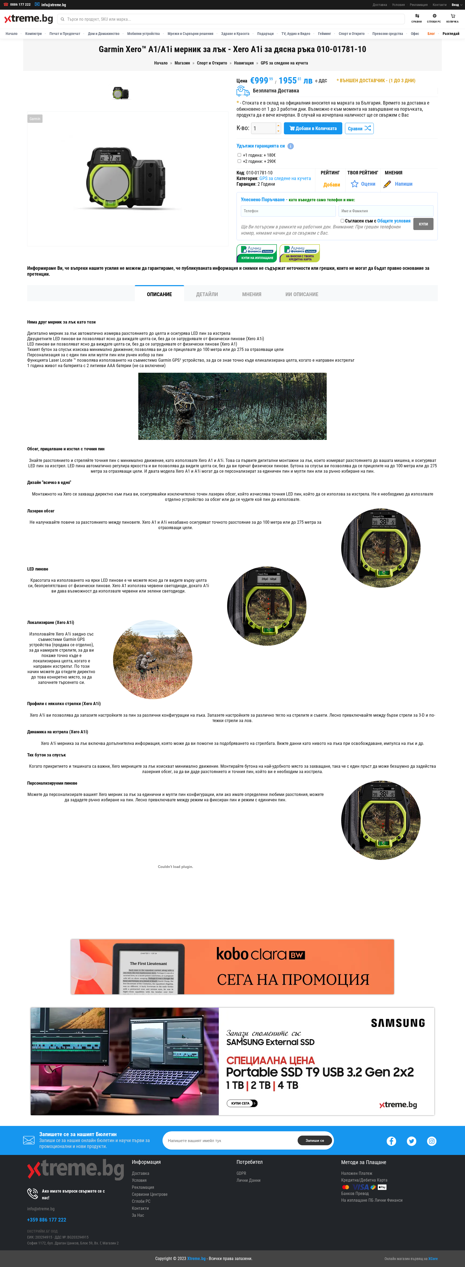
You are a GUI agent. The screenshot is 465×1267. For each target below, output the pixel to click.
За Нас (138, 1215)
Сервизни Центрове (150, 1194)
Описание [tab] (159, 294)
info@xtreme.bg (53, 5)
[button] (278, 125)
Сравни (356, 128)
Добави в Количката (316, 128)
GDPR (241, 1173)
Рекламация (419, 5)
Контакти (440, 5)
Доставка (380, 5)
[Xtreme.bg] (28, 19)
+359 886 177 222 (46, 1219)
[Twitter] (411, 1140)
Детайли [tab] (207, 294)
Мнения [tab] (251, 294)
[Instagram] (431, 1140)
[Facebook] (391, 1140)
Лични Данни (248, 1180)
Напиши (404, 184)
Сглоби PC (141, 1201)
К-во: (243, 128)
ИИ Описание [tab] (302, 294)
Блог (431, 33)
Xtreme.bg (196, 1258)
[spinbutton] (261, 128)
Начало (11, 33)
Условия (398, 5)
